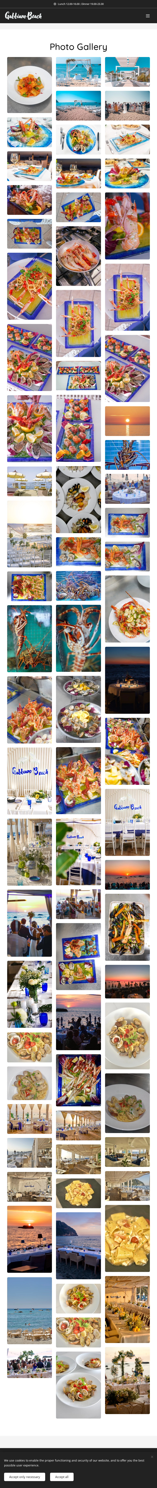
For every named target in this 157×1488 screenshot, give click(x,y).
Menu (148, 16)
